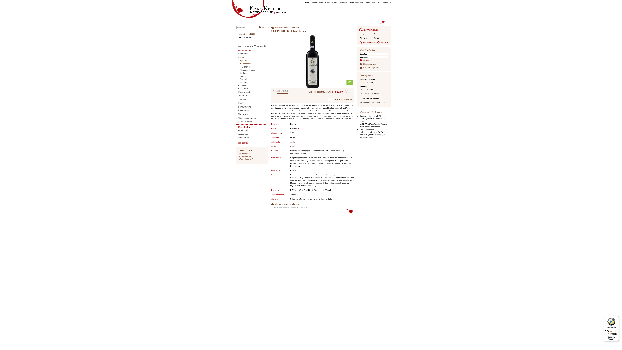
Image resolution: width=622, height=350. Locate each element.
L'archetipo (294, 146)
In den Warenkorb (345, 99)
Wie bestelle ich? (245, 154)
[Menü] (617, 318)
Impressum (303, 207)
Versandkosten (282, 93)
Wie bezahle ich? (245, 156)
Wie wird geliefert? (246, 159)
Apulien (293, 142)
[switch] (611, 338)
